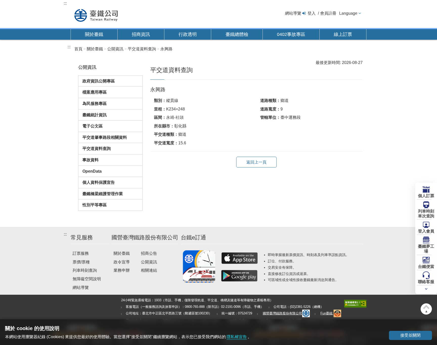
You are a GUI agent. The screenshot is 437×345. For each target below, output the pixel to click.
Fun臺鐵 (327, 313)
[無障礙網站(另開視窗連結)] (355, 303)
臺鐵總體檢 (237, 34)
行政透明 (188, 34)
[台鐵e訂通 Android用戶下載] (239, 276)
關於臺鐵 (94, 34)
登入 (312, 13)
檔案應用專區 (94, 92)
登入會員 (426, 231)
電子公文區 (92, 126)
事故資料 (90, 160)
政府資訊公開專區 (98, 81)
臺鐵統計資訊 (94, 115)
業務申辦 (122, 270)
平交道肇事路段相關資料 (104, 137)
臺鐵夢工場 (426, 248)
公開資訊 (149, 262)
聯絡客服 (426, 282)
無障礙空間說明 (87, 279)
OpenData (92, 171)
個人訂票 (426, 196)
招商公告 (149, 253)
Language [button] (348, 13)
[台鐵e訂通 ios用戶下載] (239, 258)
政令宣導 (122, 262)
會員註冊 (328, 13)
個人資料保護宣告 (98, 182)
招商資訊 (141, 34)
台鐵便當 (426, 266)
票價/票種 (81, 262)
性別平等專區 (94, 205)
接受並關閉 (410, 335)
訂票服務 (81, 253)
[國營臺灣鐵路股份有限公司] (96, 15)
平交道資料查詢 (96, 148)
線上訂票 (343, 34)
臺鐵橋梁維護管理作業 (102, 194)
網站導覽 (293, 13)
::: (65, 3)
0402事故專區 (291, 34)
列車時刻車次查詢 (426, 213)
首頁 (78, 49)
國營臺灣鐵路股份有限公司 (282, 313)
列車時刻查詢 (85, 270)
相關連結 (149, 270)
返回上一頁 (256, 162)
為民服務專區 (94, 103)
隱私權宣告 (237, 337)
